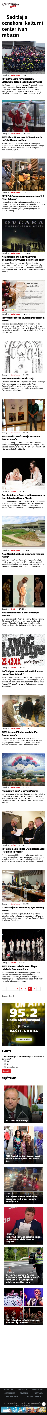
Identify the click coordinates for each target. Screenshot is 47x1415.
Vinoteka (24, 1393)
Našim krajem (15, 75)
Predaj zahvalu (34, 1396)
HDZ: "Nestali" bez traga (17, 1120)
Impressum (22, 1390)
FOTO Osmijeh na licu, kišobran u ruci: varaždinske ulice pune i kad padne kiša (23, 1158)
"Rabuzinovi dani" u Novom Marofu (20, 791)
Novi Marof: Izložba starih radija (18, 378)
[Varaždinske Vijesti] (10, 4)
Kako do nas (37, 1390)
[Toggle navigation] (43, 5)
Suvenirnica (10, 1393)
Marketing (8, 1390)
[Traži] (26, 5)
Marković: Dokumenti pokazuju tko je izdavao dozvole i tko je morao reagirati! (23, 1239)
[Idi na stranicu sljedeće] (38, 989)
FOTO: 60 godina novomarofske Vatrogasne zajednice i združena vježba (22, 80)
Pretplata (38, 1393)
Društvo (13, 491)
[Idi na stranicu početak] (4, 989)
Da (7, 1061)
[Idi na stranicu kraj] (4, 993)
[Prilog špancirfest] (23, 1409)
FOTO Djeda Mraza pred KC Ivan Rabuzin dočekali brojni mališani (22, 139)
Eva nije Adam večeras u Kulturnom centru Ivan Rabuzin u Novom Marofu (23, 496)
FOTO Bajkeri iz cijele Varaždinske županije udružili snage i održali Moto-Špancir (21, 1198)
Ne (7, 1064)
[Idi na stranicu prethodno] (9, 989)
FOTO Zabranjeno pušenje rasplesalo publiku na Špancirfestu (22, 1321)
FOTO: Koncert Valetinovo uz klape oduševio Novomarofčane (19, 968)
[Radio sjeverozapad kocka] (23, 1024)
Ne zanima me (12, 1067)
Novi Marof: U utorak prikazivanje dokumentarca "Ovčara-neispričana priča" (23, 258)
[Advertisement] (23, 1354)
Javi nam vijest (12, 1396)
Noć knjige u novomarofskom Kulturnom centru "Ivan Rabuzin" (22, 673)
